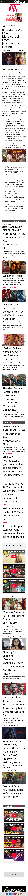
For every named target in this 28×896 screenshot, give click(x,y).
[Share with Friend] (18, 894)
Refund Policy (20, 889)
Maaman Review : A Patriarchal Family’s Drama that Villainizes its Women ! (13, 619)
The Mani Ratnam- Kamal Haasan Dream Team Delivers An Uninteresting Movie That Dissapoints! (13, 399)
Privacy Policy (13, 889)
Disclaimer (7, 889)
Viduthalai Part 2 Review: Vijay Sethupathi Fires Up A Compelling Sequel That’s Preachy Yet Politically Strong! (14, 751)
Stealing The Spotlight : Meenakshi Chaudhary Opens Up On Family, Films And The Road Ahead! (14, 663)
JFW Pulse (6, 288)
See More (14, 874)
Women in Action (12, 275)
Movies (5, 25)
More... (10, 453)
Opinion (17, 288)
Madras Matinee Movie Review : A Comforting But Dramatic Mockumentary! (12, 355)
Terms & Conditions (17, 887)
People (10, 637)
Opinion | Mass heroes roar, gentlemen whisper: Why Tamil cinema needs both (14, 311)
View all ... (22, 548)
